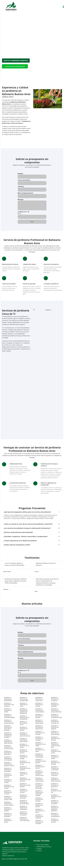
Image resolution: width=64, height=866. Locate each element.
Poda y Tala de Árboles (43, 844)
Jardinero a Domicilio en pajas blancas (8, 741)
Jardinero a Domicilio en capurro (8, 775)
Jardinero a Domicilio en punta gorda (8, 758)
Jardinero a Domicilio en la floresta (55, 762)
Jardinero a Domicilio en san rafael (40, 744)
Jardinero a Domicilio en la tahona (55, 738)
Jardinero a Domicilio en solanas (39, 704)
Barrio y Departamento (25, 193)
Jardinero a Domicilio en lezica (24, 723)
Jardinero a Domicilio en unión (24, 773)
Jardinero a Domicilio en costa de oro (55, 721)
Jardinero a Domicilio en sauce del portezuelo (39, 786)
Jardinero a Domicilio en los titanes (56, 796)
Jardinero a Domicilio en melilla (8, 710)
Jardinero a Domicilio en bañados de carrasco (8, 735)
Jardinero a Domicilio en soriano (24, 790)
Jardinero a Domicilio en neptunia (39, 816)
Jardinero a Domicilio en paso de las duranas (8, 728)
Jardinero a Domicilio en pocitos (24, 751)
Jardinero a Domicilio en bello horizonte (56, 779)
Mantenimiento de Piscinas (44, 846)
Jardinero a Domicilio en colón (24, 704)
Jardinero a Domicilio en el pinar (39, 810)
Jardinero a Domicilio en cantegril (39, 738)
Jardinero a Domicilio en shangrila (55, 699)
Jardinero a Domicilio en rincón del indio (24, 819)
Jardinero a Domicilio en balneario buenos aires (39, 773)
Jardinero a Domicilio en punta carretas (8, 803)
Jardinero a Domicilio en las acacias (9, 786)
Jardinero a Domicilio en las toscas (56, 751)
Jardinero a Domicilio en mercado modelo (9, 716)
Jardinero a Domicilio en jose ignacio (40, 761)
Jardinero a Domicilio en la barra (39, 749)
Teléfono (21, 186)
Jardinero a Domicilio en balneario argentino (55, 808)
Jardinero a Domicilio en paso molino (24, 740)
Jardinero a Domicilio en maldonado (24, 807)
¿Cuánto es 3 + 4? (23, 213)
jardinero (12, 332)
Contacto (39, 850)
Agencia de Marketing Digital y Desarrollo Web (14, 859)
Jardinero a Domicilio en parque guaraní (9, 721)
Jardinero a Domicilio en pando (55, 757)
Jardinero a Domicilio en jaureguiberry (55, 814)
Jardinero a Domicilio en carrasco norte (8, 747)
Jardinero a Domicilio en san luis (56, 790)
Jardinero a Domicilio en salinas (39, 805)
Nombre (20, 173)
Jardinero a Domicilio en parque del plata (56, 710)
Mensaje (20, 199)
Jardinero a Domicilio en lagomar (55, 727)
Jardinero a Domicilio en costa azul (55, 773)
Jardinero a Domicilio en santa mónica (39, 779)
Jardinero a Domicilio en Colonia (55, 820)
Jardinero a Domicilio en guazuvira (55, 785)
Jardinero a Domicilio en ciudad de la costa (56, 716)
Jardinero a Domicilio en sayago (24, 757)
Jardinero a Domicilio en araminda (55, 802)
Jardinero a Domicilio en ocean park (39, 699)
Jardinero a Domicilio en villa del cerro (25, 779)
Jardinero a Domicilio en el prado (24, 745)
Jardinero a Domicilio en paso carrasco (55, 732)
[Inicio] (11, 7)
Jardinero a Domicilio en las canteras (9, 704)
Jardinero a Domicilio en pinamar (39, 799)
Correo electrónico (24, 180)
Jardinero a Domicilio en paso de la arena (25, 734)
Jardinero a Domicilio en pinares (39, 716)
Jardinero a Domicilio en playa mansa (39, 721)
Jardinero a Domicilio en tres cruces (25, 762)
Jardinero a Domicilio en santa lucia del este (55, 745)
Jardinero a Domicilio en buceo (8, 820)
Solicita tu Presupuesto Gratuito (16, 60)
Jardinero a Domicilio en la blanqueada (24, 717)
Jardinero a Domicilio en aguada (8, 809)
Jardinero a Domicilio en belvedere (8, 814)
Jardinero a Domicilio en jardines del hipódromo (24, 711)
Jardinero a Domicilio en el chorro (39, 766)
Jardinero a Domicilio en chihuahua (24, 813)
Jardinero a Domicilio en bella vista (8, 752)
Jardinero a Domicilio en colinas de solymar (39, 793)
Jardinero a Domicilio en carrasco (8, 792)
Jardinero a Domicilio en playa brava (39, 727)
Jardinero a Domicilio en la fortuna (39, 732)
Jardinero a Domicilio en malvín (24, 728)
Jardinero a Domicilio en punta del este (24, 802)
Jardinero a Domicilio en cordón (8, 781)
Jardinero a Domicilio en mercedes (24, 796)
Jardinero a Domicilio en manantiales (39, 755)
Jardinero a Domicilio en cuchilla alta (55, 768)
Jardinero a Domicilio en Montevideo (8, 699)
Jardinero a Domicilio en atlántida (55, 704)
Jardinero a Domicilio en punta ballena (39, 710)
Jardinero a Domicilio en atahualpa (8, 769)
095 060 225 (11, 855)
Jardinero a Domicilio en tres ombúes (25, 768)
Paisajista (39, 848)
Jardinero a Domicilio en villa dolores (25, 785)
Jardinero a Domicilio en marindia (39, 822)
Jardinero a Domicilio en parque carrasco (9, 764)
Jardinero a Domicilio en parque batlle (24, 699)
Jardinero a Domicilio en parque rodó (8, 798)
